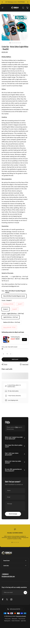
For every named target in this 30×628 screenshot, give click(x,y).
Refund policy (14, 618)
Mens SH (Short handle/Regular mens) (14, 296)
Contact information (16, 620)
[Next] (28, 2)
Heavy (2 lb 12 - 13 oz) (9, 327)
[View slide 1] (12, 542)
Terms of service (21, 618)
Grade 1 (20, 304)
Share (5, 364)
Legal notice (23, 620)
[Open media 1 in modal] (25, 17)
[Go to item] (10, 43)
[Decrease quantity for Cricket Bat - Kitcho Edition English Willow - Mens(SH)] (3, 354)
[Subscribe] (25, 592)
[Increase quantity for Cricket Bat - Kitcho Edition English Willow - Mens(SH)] (10, 354)
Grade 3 (14, 309)
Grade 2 (5, 309)
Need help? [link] (25, 364)
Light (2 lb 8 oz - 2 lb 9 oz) (10, 317)
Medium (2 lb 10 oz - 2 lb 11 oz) (11, 322)
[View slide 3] (16, 542)
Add (24, 339)
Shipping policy (7, 620)
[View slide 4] (18, 542)
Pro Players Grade (8, 304)
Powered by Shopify (21, 616)
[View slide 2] (14, 542)
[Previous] (2, 2)
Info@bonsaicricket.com (8, 576)
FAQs (16, 427)
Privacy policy (8, 618)
